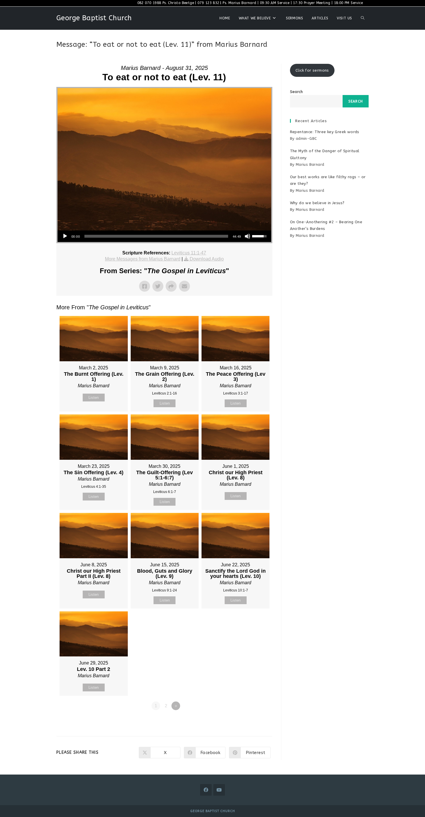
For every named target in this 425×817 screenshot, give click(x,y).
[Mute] (247, 236)
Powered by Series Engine (251, 721)
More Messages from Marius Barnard (142, 258)
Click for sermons (312, 70)
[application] (164, 236)
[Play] (65, 236)
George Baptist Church (94, 18)
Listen (93, 397)
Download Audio (207, 258)
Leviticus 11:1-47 (188, 252)
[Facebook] (206, 790)
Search (296, 92)
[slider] (156, 236)
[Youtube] (219, 790)
